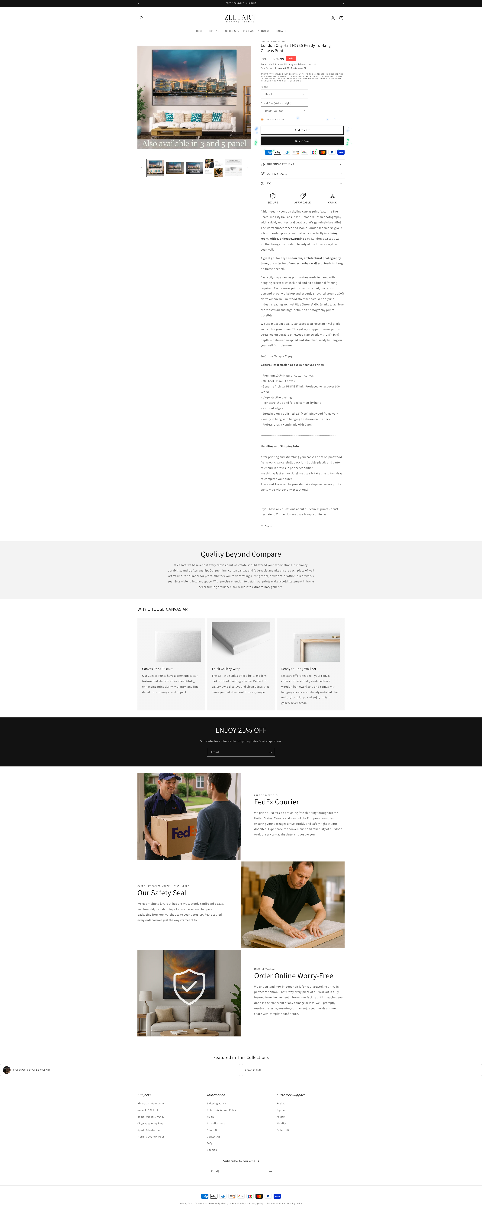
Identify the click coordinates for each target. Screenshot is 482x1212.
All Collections (216, 1123)
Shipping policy (294, 1203)
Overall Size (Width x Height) (276, 103)
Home (210, 1116)
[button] (141, 18)
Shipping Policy (216, 1103)
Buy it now (302, 141)
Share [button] (268, 526)
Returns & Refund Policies (222, 1110)
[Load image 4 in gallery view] (214, 168)
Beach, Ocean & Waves (150, 1116)
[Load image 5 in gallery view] (233, 168)
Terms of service (275, 1203)
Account (282, 1116)
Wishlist (281, 1123)
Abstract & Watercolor (150, 1103)
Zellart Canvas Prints (198, 1203)
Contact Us (283, 514)
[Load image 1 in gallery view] (155, 168)
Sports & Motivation (149, 1130)
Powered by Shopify (219, 1203)
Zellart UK (283, 1130)
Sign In (281, 1110)
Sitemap (212, 1149)
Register (282, 1103)
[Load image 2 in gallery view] (175, 168)
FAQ (209, 1143)
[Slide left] (141, 168)
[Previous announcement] (139, 3)
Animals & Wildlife (148, 1110)
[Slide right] (247, 168)
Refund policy (239, 1203)
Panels (264, 86)
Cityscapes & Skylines (150, 1123)
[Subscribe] (270, 752)
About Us (212, 1130)
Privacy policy (256, 1203)
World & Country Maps (151, 1136)
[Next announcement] (343, 3)
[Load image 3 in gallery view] (194, 168)
